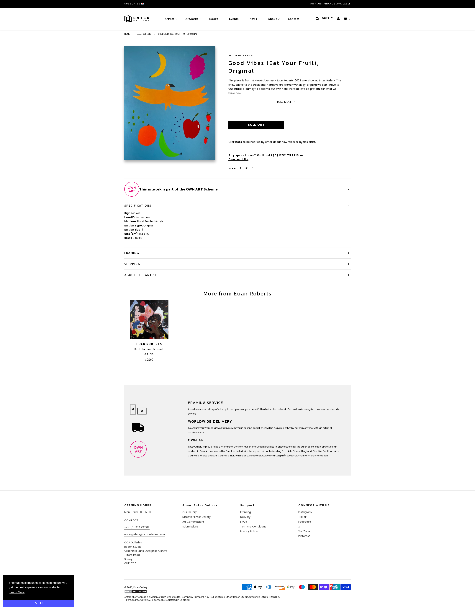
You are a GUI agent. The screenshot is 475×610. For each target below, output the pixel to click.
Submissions (190, 526)
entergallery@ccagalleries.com (144, 534)
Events (233, 18)
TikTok (302, 517)
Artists (169, 18)
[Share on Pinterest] (252, 168)
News (253, 18)
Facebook (304, 522)
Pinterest (304, 536)
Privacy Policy (249, 531)
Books (213, 18)
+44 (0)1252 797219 (137, 527)
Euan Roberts (144, 34)
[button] (327, 18)
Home (127, 34)
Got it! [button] (39, 603)
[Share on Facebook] (240, 168)
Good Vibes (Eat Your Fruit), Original (273, 67)
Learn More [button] (16, 592)
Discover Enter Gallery (196, 517)
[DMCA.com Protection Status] (153, 591)
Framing (245, 512)
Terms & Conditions (253, 526)
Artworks (191, 18)
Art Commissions (193, 522)
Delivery (245, 517)
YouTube (304, 531)
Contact (293, 18)
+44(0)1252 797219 (282, 155)
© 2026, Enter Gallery (135, 587)
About (272, 18)
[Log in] (338, 19)
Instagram (305, 512)
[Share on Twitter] (246, 168)
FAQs (243, 522)
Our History (189, 512)
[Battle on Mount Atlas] (149, 319)
